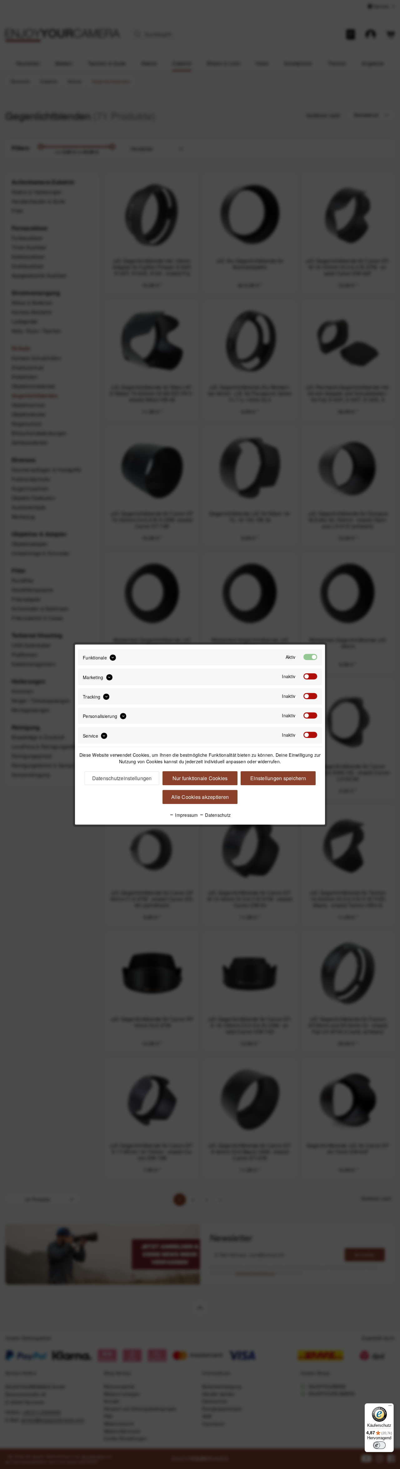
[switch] (379, 1445)
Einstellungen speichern (278, 778)
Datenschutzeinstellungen (122, 778)
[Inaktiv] (310, 677)
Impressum (186, 815)
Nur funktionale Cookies (200, 778)
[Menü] (390, 1407)
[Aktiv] (310, 657)
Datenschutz (217, 815)
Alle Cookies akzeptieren (200, 797)
